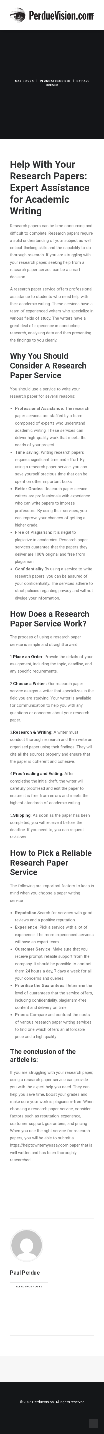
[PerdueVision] (51, 15)
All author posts (29, 1286)
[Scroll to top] (93, 1423)
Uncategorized (57, 81)
